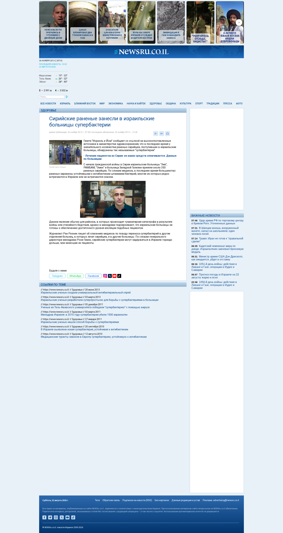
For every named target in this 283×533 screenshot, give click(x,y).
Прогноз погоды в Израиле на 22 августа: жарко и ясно (215, 276)
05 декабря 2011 (94, 304)
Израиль (65, 103)
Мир (102, 103)
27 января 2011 (93, 319)
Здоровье (156, 103)
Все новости (48, 103)
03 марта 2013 (93, 297)
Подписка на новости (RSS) (137, 500)
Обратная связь (111, 500)
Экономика (115, 103)
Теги (97, 500)
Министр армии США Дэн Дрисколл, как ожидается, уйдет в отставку (217, 258)
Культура (185, 103)
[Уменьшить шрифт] (155, 133)
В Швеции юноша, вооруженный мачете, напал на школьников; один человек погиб (215, 231)
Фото (239, 103)
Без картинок (162, 500)
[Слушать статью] (171, 133)
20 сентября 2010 (94, 326)
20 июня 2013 (92, 289)
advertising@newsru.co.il (226, 500)
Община (171, 103)
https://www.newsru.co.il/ (56, 289)
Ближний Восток (85, 103)
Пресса (227, 103)
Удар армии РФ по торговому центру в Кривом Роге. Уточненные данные (217, 222)
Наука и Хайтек (136, 103)
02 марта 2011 (93, 311)
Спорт (199, 103)
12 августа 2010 (93, 334)
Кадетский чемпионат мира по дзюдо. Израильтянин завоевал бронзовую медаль (217, 249)
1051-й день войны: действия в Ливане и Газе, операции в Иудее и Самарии (214, 267)
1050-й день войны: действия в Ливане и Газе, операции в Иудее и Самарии (214, 285)
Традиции (213, 103)
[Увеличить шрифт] (161, 133)
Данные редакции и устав (186, 500)
